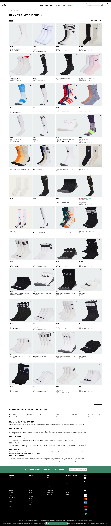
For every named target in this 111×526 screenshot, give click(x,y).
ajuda (91, 3)
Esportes (64, 5)
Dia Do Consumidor (29, 412)
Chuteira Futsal (59, 412)
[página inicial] (4, 5)
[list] (49, 21)
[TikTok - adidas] (93, 487)
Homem (46, 5)
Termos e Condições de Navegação (45, 520)
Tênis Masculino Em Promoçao (93, 414)
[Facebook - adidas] (93, 478)
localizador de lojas (84, 3)
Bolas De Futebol (59, 416)
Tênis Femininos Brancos (45, 416)
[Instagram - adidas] (93, 481)
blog (89, 3)
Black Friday (11, 412)
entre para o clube (103, 3)
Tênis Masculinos (28, 414)
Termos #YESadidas (88, 520)
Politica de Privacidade (70, 520)
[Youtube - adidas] (93, 490)
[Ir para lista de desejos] (104, 5)
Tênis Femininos (12, 414)
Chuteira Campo (75, 416)
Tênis (26, 416)
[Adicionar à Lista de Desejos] (30, 25)
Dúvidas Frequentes (55, 520)
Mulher (41, 5)
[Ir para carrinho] (107, 5)
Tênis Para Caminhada (13, 416)
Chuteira (57, 414)
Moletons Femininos (91, 416)
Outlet (69, 5)
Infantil (51, 5)
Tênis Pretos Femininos (92, 412)
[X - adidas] (93, 484)
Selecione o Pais (62, 520)
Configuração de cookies (23, 520)
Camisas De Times (75, 412)
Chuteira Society (43, 412)
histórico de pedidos (96, 3)
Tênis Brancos (74, 414)
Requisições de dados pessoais (33, 520)
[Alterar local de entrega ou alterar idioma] (107, 3)
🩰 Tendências (58, 5)
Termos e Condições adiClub (80, 520)
